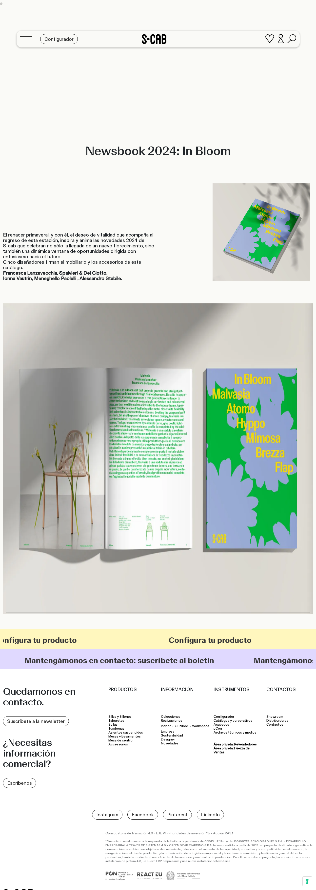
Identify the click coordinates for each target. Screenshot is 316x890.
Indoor (166, 726)
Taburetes (116, 721)
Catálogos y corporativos (233, 721)
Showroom (274, 717)
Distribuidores (277, 721)
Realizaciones (171, 721)
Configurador (224, 717)
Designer (168, 739)
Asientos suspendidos (126, 733)
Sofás (113, 725)
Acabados (221, 725)
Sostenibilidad (172, 736)
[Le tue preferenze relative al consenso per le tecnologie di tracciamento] (307, 881)
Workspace (200, 726)
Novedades (169, 743)
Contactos (274, 725)
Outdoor (181, 726)
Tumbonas (116, 729)
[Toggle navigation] (27, 39)
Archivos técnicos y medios (235, 733)
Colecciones (170, 717)
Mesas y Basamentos (125, 736)
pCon (218, 729)
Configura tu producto (163, 640)
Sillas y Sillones (120, 717)
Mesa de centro (121, 740)
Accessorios (118, 744)
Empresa (167, 732)
